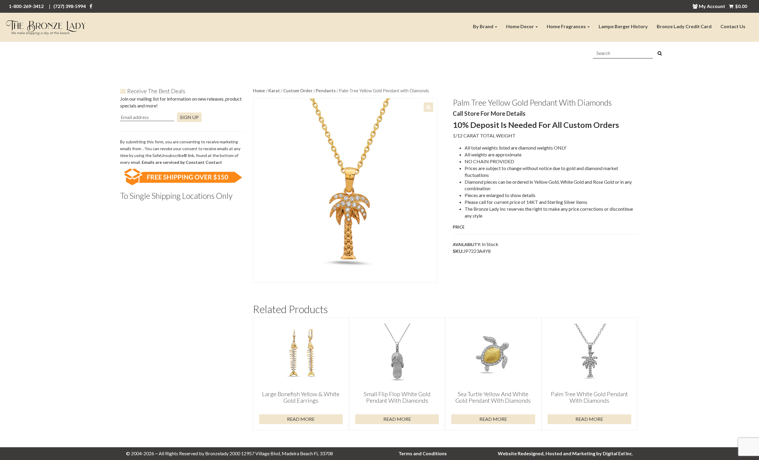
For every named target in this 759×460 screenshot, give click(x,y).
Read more (301, 419)
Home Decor (520, 26)
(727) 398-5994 (69, 6)
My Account (712, 6)
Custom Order (297, 90)
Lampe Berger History (623, 26)
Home (259, 90)
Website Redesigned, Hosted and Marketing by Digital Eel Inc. (565, 453)
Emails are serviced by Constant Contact (182, 162)
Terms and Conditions (422, 453)
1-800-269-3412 (26, 6)
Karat (274, 90)
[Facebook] (91, 6)
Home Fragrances (567, 26)
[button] (428, 107)
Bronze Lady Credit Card (684, 26)
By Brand (483, 26)
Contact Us (732, 26)
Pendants (326, 90)
